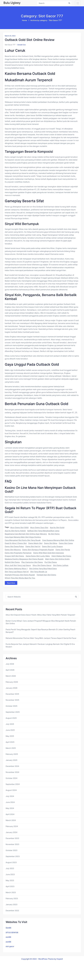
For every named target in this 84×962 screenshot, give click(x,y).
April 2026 (10, 670)
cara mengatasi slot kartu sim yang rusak (23, 540)
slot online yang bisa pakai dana (43, 568)
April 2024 (10, 814)
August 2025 (11, 718)
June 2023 (10, 874)
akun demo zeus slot (39, 527)
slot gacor (10, 946)
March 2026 (11, 676)
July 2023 (10, 868)
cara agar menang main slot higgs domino (23, 537)
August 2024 (11, 790)
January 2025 (11, 760)
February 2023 (12, 898)
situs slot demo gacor (42, 565)
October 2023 (11, 850)
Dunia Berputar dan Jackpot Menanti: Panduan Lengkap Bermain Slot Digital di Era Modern (40, 645)
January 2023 (11, 904)
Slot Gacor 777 (10, 45)
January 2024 (11, 832)
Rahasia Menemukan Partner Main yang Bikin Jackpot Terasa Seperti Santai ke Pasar (41, 638)
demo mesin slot (35, 543)
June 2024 (10, 802)
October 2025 (11, 706)
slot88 (8, 937)
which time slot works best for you (20, 578)
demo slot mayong (13, 550)
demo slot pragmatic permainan (18, 553)
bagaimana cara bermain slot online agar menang (26, 534)
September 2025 (13, 712)
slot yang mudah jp (38, 572)
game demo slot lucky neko (38, 556)
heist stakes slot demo (61, 556)
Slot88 (8, 928)
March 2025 (11, 748)
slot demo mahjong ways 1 (16, 568)
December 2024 (12, 766)
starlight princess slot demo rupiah (20, 575)
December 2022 (12, 910)
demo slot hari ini (32, 546)
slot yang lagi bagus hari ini (17, 572)
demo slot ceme (66, 543)
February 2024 (12, 826)
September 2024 (13, 784)
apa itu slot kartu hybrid (15, 531)
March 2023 (11, 892)
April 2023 (10, 886)
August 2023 (11, 862)
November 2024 (12, 772)
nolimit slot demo (12, 562)
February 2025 (12, 754)
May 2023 (10, 880)
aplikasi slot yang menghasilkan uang (43, 531)
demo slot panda (63, 550)
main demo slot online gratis (57, 559)
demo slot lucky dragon (52, 546)
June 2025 (10, 730)
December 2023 (12, 838)
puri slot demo (51, 562)
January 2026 (11, 688)
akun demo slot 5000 (19, 527)
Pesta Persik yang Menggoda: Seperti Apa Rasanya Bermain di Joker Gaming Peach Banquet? (40, 630)
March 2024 (11, 820)
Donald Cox (21, 45)
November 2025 (12, 700)
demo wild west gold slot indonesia (48, 553)
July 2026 (10, 664)
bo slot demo (54, 534)
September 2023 (13, 856)
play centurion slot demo (32, 562)
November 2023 (12, 844)
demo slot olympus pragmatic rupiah (38, 550)
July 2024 (10, 796)
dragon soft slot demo (14, 556)
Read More (11, 583)
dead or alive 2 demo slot (16, 543)
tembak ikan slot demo (46, 575)
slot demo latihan (60, 565)
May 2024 (10, 808)
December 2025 (12, 694)
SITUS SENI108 (12, 932)
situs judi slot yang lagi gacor (18, 565)
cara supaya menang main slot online (58, 540)
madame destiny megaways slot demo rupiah (24, 559)
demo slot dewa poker (14, 546)
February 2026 (12, 682)
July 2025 (10, 724)
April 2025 (10, 742)
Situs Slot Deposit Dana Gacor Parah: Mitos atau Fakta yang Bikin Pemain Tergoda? (40, 615)
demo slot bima (50, 543)
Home (24, 20)
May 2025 (10, 736)
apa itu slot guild (57, 527)
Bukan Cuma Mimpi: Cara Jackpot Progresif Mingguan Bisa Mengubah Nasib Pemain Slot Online (41, 622)
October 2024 (11, 778)
